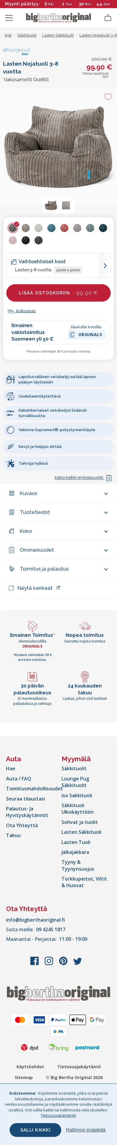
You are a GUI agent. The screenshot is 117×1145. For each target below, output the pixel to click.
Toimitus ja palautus (44, 569)
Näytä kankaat (34, 588)
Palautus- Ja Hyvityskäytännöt (27, 811)
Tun (69, 4)
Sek (106, 4)
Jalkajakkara (75, 852)
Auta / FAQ (18, 778)
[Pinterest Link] (64, 964)
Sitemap (24, 1077)
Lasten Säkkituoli (81, 832)
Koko (26, 531)
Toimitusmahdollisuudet (34, 788)
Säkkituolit (74, 768)
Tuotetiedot (35, 512)
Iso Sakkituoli (77, 795)
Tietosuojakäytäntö (79, 1066)
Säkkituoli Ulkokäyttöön (78, 808)
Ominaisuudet (37, 550)
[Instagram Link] (49, 964)
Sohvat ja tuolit (80, 822)
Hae (10, 768)
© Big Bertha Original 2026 (74, 1077)
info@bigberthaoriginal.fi (35, 920)
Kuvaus (28, 493)
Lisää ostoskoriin (58, 293)
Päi (51, 4)
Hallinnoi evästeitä (86, 1129)
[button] (51, 205)
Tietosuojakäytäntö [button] (58, 1115)
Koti (8, 35)
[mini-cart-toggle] (108, 18)
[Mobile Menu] (9, 18)
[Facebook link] (35, 964)
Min (88, 4)
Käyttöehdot (30, 1066)
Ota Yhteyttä (22, 825)
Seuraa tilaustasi (25, 798)
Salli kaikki (35, 1130)
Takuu (13, 835)
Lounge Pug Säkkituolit (75, 782)
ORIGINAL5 (90, 335)
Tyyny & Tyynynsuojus (78, 865)
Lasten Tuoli (76, 842)
